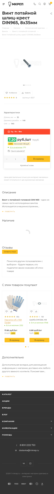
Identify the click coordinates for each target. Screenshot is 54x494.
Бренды (6, 408)
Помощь (7, 435)
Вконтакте (23, 463)
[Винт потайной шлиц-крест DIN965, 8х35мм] (27, 63)
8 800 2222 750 (27, 445)
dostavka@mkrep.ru (29, 450)
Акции (6, 401)
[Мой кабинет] (44, 4)
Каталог (7, 394)
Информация (9, 428)
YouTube (30, 463)
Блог (5, 415)
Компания (8, 421)
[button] (25, 347)
